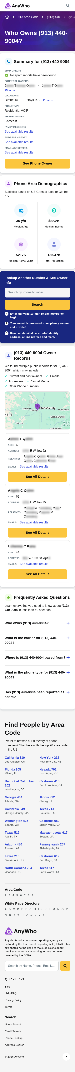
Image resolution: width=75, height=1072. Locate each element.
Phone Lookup (13, 1037)
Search (37, 304)
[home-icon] (7, 17)
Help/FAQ (11, 993)
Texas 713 (46, 809)
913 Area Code (28, 17)
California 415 (49, 781)
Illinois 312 (47, 797)
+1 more (48, 100)
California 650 (49, 820)
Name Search (13, 1024)
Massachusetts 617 (53, 832)
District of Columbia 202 (19, 783)
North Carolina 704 (18, 868)
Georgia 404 (13, 797)
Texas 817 (46, 868)
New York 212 (49, 757)
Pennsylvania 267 (52, 844)
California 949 (15, 809)
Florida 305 (13, 769)
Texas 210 (12, 856)
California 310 (15, 757)
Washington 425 (16, 820)
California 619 (49, 856)
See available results (19, 131)
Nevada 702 (48, 769)
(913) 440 (53, 17)
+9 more (10, 90)
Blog (7, 986)
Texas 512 (12, 832)
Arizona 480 (13, 844)
